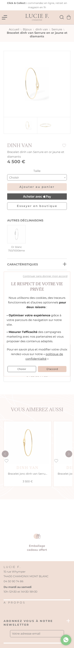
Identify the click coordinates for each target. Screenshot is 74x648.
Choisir (21, 369)
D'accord (52, 369)
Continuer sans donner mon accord (45, 276)
